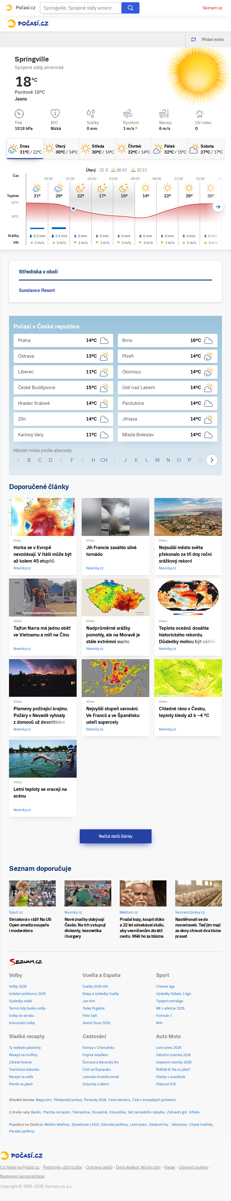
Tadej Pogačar (94, 1008)
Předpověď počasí (68, 1100)
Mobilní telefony (57, 1125)
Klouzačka (118, 1112)
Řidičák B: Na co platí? (173, 1070)
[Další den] (218, 206)
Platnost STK (166, 1084)
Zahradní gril (177, 1112)
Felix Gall (90, 1016)
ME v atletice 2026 (170, 1008)
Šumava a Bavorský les (101, 1062)
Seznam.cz (212, 8)
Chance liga (165, 986)
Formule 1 (164, 1016)
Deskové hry (159, 1125)
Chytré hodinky (200, 1125)
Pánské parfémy (21, 1131)
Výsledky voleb (20, 1001)
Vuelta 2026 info (95, 986)
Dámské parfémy (114, 1125)
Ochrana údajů (99, 1167)
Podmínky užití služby (62, 1167)
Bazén (36, 1112)
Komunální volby (22, 1023)
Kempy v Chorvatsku (99, 1048)
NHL (159, 1023)
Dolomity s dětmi (96, 1084)
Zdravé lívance (20, 1062)
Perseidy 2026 (95, 1100)
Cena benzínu (119, 1100)
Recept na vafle (21, 1077)
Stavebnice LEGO (85, 1125)
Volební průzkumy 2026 (27, 994)
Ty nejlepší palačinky (25, 1048)
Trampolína (81, 1112)
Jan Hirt (89, 1001)
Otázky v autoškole (170, 1077)
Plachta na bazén (56, 1112)
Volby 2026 (17, 986)
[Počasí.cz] (27, 23)
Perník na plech (21, 1084)
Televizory (179, 1125)
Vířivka (194, 1112)
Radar (169, 1167)
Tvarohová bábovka (24, 1070)
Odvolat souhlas (193, 1167)
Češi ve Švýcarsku (97, 1070)
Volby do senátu (21, 1016)
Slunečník (99, 1112)
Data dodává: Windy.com (138, 1167)
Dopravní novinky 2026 (174, 1062)
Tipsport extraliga (169, 1001)
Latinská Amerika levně (101, 1077)
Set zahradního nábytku (146, 1112)
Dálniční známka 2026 (173, 1055)
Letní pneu (138, 1125)
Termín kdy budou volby (27, 1008)
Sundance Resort (37, 290)
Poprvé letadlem (95, 1055)
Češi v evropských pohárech (154, 1100)
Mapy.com (44, 1100)
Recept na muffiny (23, 1055)
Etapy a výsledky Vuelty (101, 994)
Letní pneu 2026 (168, 1048)
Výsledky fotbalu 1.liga (173, 994)
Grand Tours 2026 (96, 1023)
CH (104, 460)
